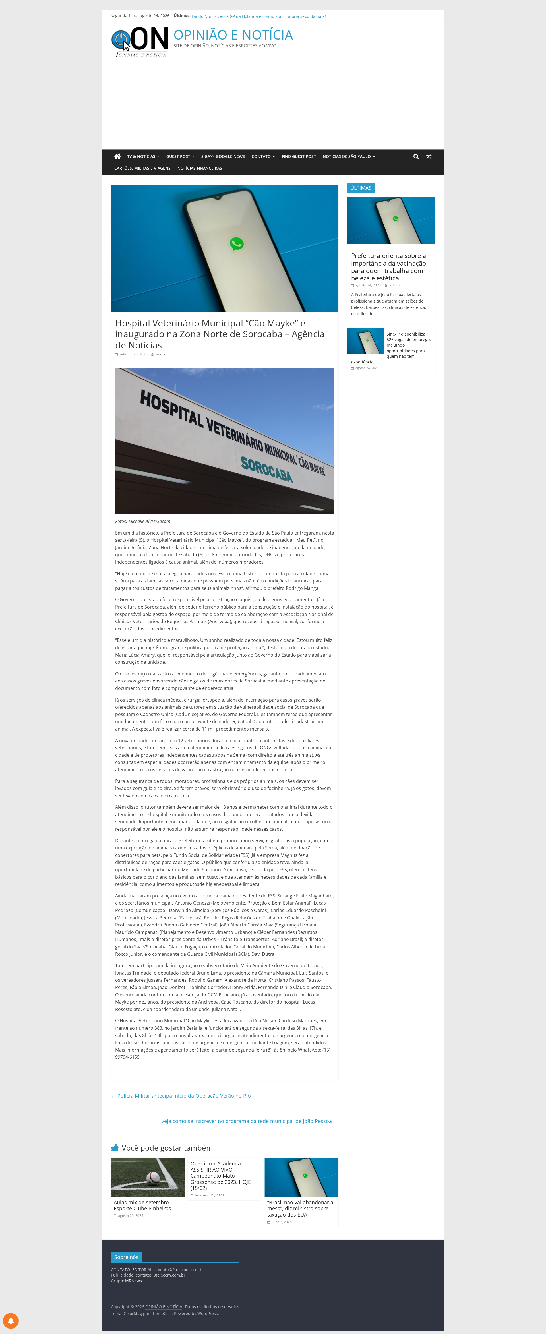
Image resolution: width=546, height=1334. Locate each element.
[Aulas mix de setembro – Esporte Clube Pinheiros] (148, 1161)
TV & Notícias (141, 156)
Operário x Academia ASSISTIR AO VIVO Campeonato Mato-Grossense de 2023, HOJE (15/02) (221, 1175)
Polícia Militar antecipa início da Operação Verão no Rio (181, 1095)
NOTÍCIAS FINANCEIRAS (199, 168)
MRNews (133, 1280)
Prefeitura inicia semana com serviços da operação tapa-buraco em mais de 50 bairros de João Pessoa (289, 15)
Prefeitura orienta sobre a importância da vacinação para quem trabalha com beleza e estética (388, 266)
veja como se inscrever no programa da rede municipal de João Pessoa (250, 1121)
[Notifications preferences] (11, 1321)
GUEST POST (178, 156)
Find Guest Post (299, 156)
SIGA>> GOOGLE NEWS (223, 156)
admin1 (162, 354)
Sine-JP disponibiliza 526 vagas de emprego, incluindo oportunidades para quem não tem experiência (391, 348)
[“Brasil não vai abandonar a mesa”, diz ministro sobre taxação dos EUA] (301, 1161)
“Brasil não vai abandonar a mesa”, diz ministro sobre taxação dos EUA (300, 1208)
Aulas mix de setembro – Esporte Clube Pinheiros (143, 1205)
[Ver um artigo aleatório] (429, 156)
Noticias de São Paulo (347, 156)
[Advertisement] (273, 106)
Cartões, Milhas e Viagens (142, 168)
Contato (261, 156)
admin (395, 285)
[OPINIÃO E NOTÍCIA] (117, 156)
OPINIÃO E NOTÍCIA (233, 34)
